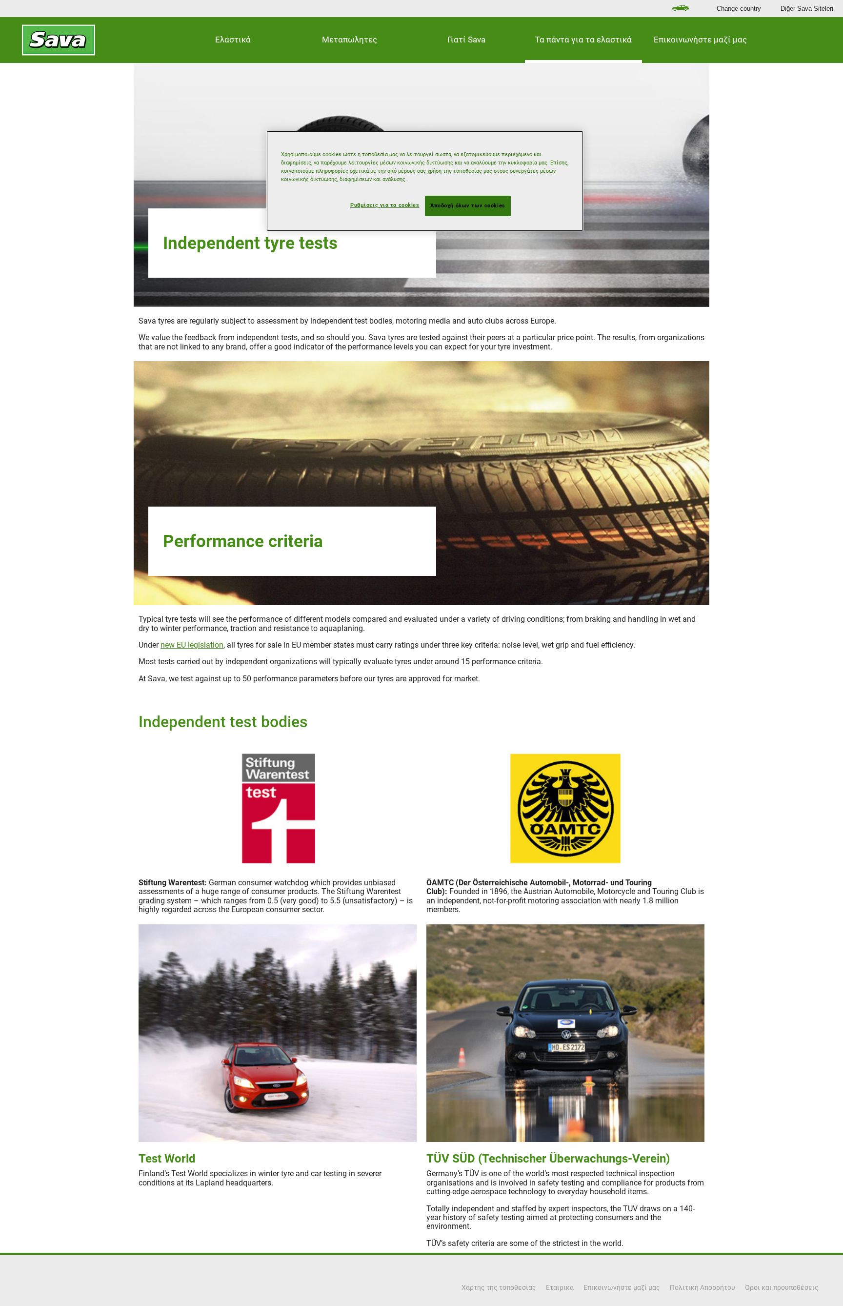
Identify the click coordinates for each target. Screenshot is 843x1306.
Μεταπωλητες (349, 39)
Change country (739, 8)
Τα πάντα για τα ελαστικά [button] (583, 39)
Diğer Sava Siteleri (807, 8)
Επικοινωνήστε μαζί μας (700, 39)
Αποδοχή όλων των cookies (467, 205)
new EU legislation (192, 645)
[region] (424, 181)
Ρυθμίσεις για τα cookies (385, 205)
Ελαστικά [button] (233, 39)
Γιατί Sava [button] (466, 39)
